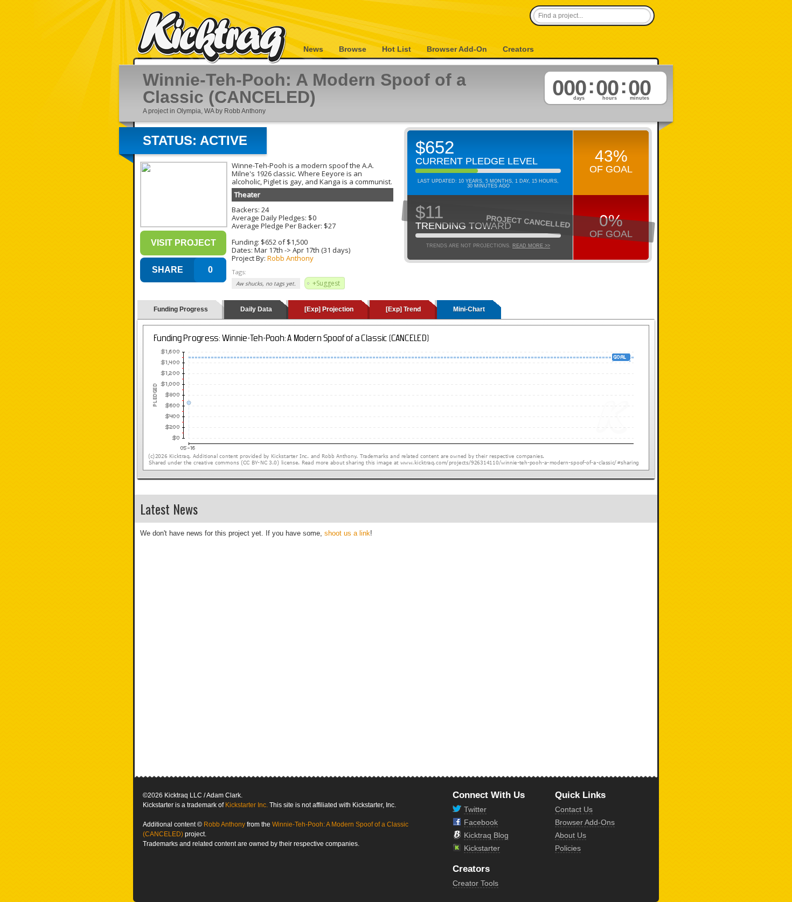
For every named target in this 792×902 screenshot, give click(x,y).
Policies (568, 848)
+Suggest (326, 283)
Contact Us (574, 809)
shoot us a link (347, 533)
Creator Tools (475, 883)
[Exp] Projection (328, 309)
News (313, 49)
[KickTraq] (212, 37)
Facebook (481, 822)
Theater (247, 194)
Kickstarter (482, 848)
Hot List (396, 49)
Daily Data (256, 309)
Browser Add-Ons (585, 822)
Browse (352, 49)
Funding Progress (181, 309)
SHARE (167, 269)
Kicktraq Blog (486, 835)
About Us (570, 835)
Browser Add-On (457, 49)
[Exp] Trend (403, 309)
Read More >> (531, 245)
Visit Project (183, 242)
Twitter (475, 809)
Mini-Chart (469, 309)
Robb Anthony (290, 258)
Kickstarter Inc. (246, 805)
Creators (518, 49)
